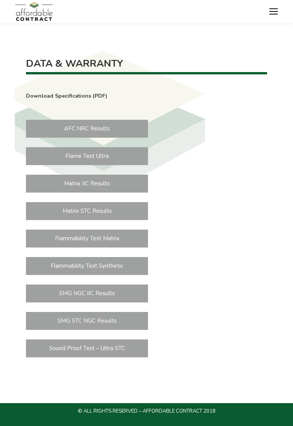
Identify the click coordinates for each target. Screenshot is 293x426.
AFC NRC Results (87, 128)
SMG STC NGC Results (87, 321)
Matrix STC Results (87, 211)
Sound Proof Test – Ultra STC (87, 348)
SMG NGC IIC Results (87, 293)
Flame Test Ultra (87, 156)
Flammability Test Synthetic (87, 266)
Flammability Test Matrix (87, 238)
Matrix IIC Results (87, 183)
